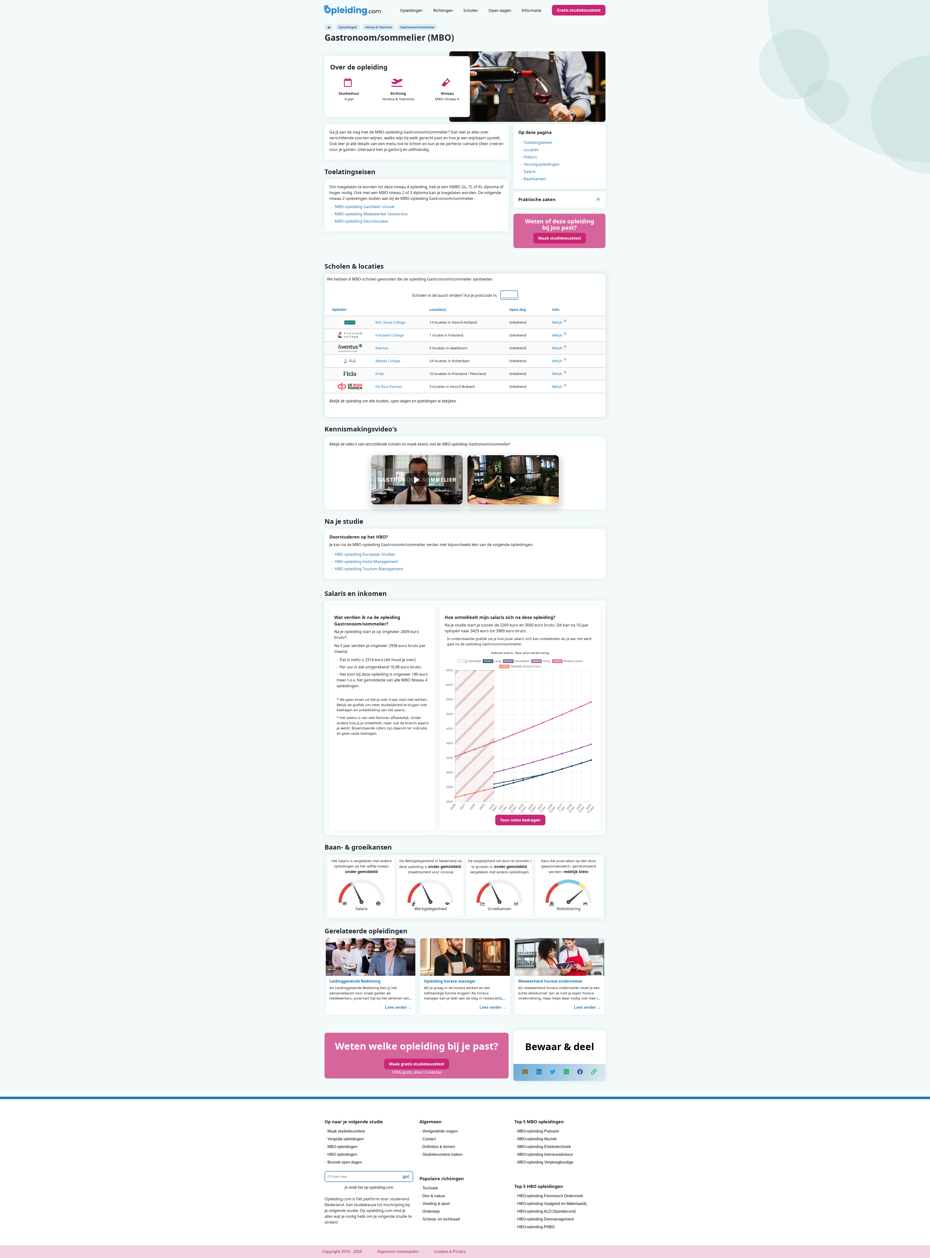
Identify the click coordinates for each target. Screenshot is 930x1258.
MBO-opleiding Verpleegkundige (545, 1162)
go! (406, 1176)
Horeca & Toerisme (378, 27)
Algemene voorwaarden (397, 1252)
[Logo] (353, 11)
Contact (429, 1139)
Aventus (381, 348)
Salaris (530, 171)
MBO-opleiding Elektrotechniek (544, 1147)
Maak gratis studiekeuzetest (416, 1064)
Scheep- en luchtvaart (441, 1219)
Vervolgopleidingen (541, 164)
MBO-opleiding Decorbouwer (362, 221)
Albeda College (387, 361)
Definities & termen (438, 1147)
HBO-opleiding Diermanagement (545, 1219)
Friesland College (389, 335)
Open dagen (499, 10)
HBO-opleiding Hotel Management (366, 561)
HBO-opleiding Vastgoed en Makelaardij (552, 1204)
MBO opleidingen (342, 1147)
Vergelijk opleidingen (345, 1139)
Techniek (430, 1188)
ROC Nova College (390, 322)
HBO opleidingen (342, 1154)
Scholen (470, 10)
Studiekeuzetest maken (442, 1154)
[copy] (593, 1072)
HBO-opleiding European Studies (365, 554)
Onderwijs (431, 1211)
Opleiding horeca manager (450, 981)
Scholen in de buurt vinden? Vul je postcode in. (455, 295)
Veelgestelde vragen (440, 1131)
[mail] (525, 1072)
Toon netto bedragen (520, 820)
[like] (580, 1072)
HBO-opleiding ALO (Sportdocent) (546, 1211)
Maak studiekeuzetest (559, 238)
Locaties (531, 149)
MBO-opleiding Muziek (537, 1139)
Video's (530, 157)
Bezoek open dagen (344, 1162)
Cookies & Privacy (450, 1252)
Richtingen (443, 10)
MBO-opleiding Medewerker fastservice (371, 214)
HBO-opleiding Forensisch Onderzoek (550, 1196)
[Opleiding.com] (329, 27)
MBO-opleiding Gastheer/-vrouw (365, 206)
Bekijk (557, 322)
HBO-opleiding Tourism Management (369, 568)
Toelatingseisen (538, 142)
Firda (379, 373)
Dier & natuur (433, 1196)
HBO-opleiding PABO (536, 1227)
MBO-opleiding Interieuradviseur (545, 1154)
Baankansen (535, 178)
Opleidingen (411, 10)
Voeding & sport (436, 1204)
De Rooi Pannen (388, 386)
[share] (538, 1072)
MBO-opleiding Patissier (538, 1131)
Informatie (531, 10)
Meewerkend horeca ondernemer (550, 981)
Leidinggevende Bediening (354, 981)
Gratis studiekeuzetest (579, 10)
